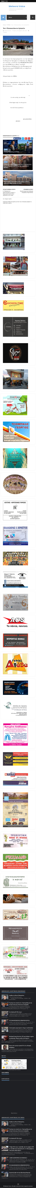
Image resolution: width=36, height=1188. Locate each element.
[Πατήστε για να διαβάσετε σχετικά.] (15, 275)
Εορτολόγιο (14, 1113)
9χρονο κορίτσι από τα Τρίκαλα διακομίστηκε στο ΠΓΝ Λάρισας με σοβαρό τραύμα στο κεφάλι (16, 182)
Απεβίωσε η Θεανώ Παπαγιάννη (16, 995)
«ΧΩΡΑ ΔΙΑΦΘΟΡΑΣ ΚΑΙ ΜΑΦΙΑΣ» (18, 1158)
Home (4, 25)
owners (31, 1186)
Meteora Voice (17, 6)
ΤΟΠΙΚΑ (8, 25)
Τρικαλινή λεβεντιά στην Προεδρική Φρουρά (19, 1172)
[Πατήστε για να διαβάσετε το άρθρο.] (15, 847)
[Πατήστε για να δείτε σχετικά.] (13, 293)
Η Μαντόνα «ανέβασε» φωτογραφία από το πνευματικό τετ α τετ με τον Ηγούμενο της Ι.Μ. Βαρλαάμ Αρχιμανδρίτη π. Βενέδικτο (17, 165)
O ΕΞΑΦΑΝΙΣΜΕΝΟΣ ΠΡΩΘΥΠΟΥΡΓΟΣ (19, 1020)
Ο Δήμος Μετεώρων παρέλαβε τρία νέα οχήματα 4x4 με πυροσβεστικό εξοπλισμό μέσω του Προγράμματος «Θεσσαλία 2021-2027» (21, 1148)
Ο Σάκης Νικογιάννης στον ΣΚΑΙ (11, 152)
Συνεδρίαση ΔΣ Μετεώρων (15, 1012)
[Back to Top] (18, 1184)
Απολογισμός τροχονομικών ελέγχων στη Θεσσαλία (21, 1028)
